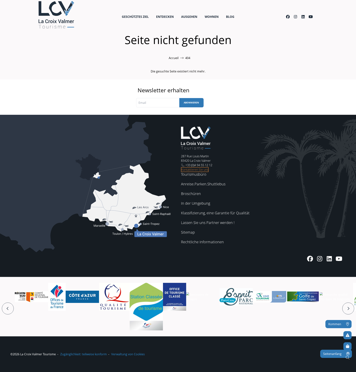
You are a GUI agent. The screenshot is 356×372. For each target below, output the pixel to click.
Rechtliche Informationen (202, 241)
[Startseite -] (56, 14)
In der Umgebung (195, 203)
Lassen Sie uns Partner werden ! (208, 222)
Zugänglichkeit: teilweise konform (83, 354)
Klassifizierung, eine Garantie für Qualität (215, 212)
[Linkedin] (303, 16)
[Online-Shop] (347, 346)
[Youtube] (310, 16)
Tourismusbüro (193, 174)
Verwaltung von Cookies (128, 354)
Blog (230, 17)
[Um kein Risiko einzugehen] (347, 335)
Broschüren (191, 193)
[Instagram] (295, 16)
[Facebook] (288, 16)
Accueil (174, 58)
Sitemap (188, 232)
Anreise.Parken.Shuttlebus (203, 183)
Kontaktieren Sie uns (194, 170)
